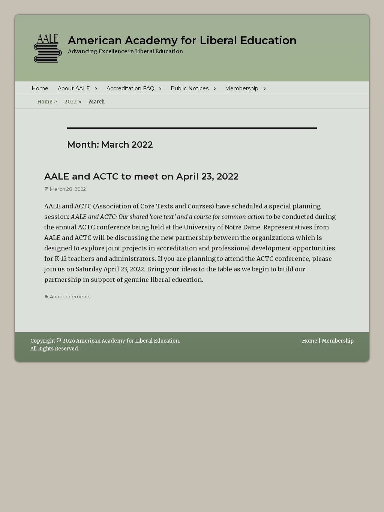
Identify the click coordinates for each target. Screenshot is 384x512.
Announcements (70, 296)
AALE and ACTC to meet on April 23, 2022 (141, 176)
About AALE (74, 88)
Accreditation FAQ (130, 88)
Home (40, 88)
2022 (72, 102)
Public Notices (189, 88)
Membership (241, 88)
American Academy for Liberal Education (182, 40)
